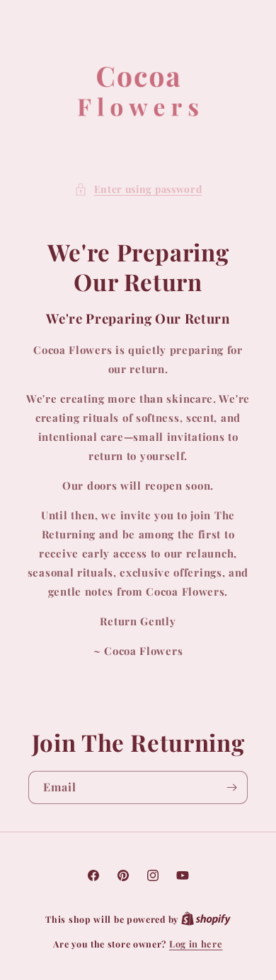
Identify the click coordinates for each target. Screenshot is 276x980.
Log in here (196, 944)
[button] (138, 189)
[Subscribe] (231, 787)
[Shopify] (206, 919)
